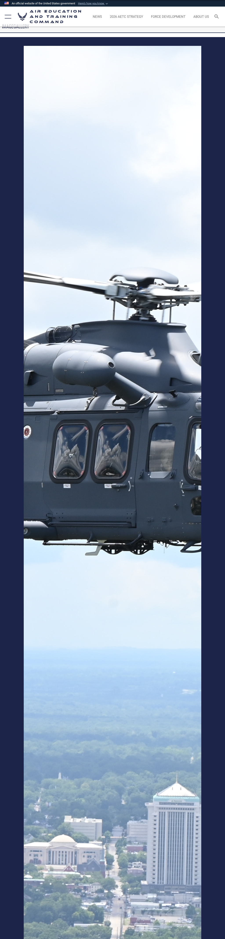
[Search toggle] (217, 17)
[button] (93, 3)
